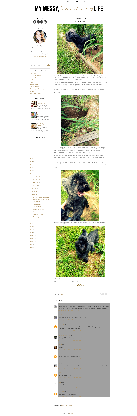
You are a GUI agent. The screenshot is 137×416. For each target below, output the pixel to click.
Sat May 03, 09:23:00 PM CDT (70, 387)
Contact (85, 1)
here (89, 292)
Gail (60, 382)
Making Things (34, 84)
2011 (31, 229)
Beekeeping (33, 73)
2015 (31, 170)
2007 (31, 242)
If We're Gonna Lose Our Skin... (41, 197)
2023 (31, 158)
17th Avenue (71, 412)
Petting (61, 294)
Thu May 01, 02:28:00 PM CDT (70, 310)
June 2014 (34, 191)
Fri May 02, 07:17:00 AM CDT (70, 331)
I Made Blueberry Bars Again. (40, 209)
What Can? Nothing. (38, 214)
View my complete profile (40, 56)
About (59, 1)
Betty (60, 372)
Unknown (61, 324)
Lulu (60, 354)
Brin (60, 363)
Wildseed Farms (37, 204)
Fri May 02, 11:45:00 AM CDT (70, 368)
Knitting (32, 82)
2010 (31, 232)
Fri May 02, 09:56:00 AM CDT (70, 349)
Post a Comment (58, 401)
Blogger (71, 413)
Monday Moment (34, 86)
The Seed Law (37, 206)
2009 (31, 235)
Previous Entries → (102, 403)
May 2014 (34, 194)
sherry (60, 344)
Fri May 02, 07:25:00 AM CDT (70, 340)
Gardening (32, 80)
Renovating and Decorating (37, 89)
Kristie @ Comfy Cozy (65, 335)
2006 (31, 245)
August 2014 (35, 185)
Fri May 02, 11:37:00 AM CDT (70, 359)
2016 (31, 167)
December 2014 (36, 176)
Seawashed (62, 304)
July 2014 (34, 188)
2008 (31, 238)
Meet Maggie (36, 217)
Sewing (32, 91)
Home (51, 1)
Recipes (68, 1)
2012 (31, 226)
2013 (31, 223)
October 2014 (35, 182)
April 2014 (34, 220)
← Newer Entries (57, 403)
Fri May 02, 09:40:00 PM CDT (70, 377)
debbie (60, 315)
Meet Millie (86, 292)
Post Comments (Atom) (67, 405)
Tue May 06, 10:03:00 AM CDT (70, 396)
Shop (76, 1)
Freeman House (34, 78)
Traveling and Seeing (35, 93)
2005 (31, 248)
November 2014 (36, 179)
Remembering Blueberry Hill (40, 211)
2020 (31, 161)
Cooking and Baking (35, 75)
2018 (31, 164)
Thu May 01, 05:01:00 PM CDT (70, 320)
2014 (31, 173)
